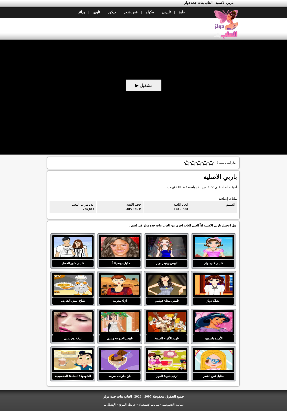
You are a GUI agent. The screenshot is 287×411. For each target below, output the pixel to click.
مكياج (150, 12)
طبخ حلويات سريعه (120, 352)
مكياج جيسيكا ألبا (120, 239)
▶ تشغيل (143, 85)
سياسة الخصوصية (173, 404)
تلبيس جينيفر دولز (166, 239)
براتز (81, 12)
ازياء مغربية (120, 277)
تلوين (96, 12)
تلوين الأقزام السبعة (166, 315)
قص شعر (131, 12)
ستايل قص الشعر (213, 352)
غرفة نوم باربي (73, 315)
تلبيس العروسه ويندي (120, 315)
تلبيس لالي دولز (213, 239)
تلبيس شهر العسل (73, 239)
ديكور (112, 12)
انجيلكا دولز (213, 277)
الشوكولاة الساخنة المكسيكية (73, 352)
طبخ (181, 12)
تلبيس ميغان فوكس (166, 277)
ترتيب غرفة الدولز (166, 352)
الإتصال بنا (110, 404)
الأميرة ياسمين (213, 315)
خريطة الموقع (127, 404)
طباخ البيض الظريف (73, 277)
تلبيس (166, 12)
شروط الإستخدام (149, 404)
